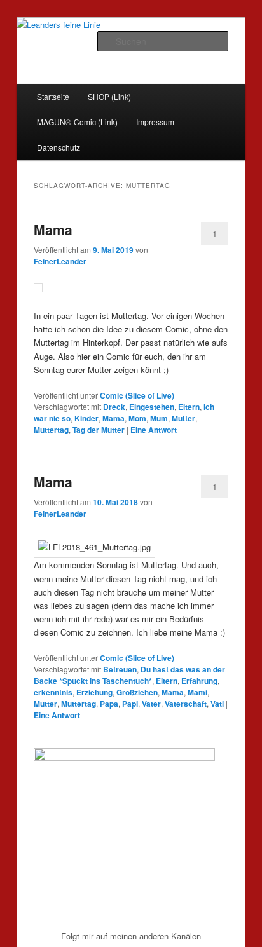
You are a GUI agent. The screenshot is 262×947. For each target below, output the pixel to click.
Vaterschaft (186, 703)
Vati (217, 703)
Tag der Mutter (98, 429)
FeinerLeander (60, 261)
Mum (159, 418)
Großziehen (137, 692)
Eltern (189, 406)
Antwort (153, 429)
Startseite (53, 96)
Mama (53, 229)
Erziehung (94, 692)
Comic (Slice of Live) (137, 395)
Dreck (114, 406)
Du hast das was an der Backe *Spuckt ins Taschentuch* (129, 675)
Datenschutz (58, 147)
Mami (197, 692)
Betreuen (120, 669)
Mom (137, 418)
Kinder (86, 418)
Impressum (155, 121)
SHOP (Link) (109, 96)
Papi (130, 703)
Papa (109, 703)
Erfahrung (199, 680)
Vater (151, 703)
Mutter (183, 418)
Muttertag (51, 429)
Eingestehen (151, 406)
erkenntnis (53, 692)
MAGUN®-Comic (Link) (77, 121)
